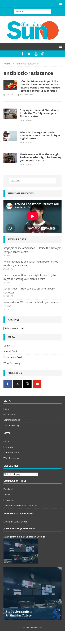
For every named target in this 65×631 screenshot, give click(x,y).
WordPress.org (11, 363)
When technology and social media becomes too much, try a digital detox (40, 135)
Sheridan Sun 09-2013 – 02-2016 (20, 505)
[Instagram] (43, 53)
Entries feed (10, 351)
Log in (6, 345)
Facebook (8, 489)
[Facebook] (22, 53)
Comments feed (12, 357)
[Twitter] (29, 53)
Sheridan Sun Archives (15, 521)
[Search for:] (32, 11)
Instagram (8, 500)
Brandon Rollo (26, 94)
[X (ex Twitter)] (17, 384)
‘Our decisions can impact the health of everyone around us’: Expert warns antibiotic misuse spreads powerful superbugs (40, 86)
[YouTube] (36, 53)
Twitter (7, 494)
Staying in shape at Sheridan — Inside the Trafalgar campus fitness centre (39, 113)
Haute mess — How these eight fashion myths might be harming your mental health (41, 157)
